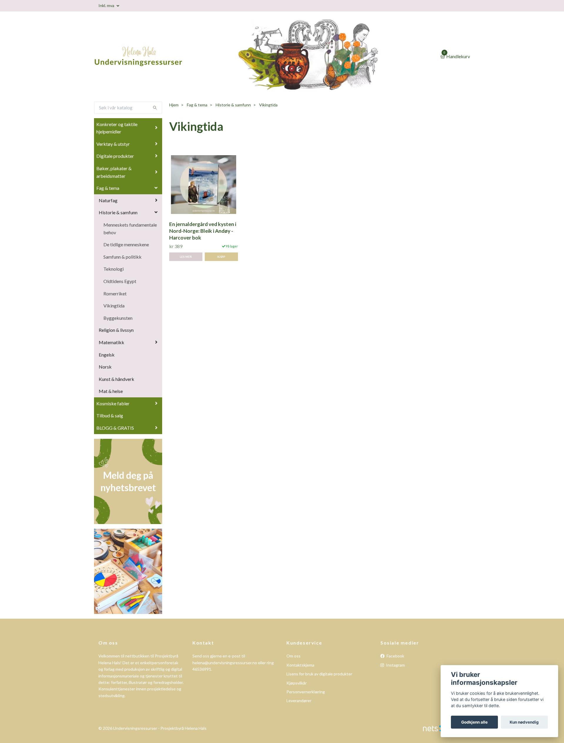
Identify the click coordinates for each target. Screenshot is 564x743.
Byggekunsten (117, 318)
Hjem (174, 104)
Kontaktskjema (300, 664)
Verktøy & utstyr (113, 144)
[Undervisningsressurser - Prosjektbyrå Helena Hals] (161, 57)
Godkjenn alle (474, 722)
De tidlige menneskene (126, 244)
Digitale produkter (115, 156)
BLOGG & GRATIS (115, 428)
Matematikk (111, 342)
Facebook (395, 655)
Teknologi (113, 269)
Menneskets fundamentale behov (130, 228)
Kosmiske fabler (113, 403)
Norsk (105, 366)
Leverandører (298, 700)
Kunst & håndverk (116, 379)
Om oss (293, 655)
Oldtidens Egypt (119, 281)
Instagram (395, 664)
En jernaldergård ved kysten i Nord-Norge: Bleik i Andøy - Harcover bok (202, 231)
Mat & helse (111, 391)
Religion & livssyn (116, 330)
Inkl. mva (106, 5)
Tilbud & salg (109, 415)
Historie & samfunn (118, 212)
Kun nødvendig (524, 722)
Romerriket (115, 293)
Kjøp (221, 256)
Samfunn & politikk (122, 257)
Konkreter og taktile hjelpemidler (116, 128)
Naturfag (108, 200)
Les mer (186, 256)
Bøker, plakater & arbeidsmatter (114, 172)
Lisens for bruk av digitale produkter (319, 673)
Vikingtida (114, 305)
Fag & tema (107, 188)
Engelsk (107, 354)
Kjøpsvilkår (296, 682)
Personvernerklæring (305, 691)
